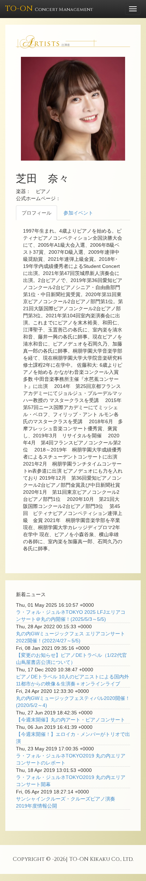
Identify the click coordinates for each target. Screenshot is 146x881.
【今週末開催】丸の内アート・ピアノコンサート (70, 720)
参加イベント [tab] (78, 213)
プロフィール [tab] (36, 213)
